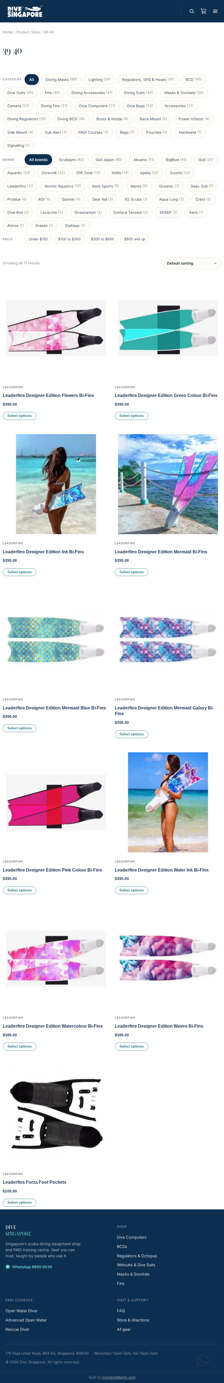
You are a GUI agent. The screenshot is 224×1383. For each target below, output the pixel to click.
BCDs (122, 1246)
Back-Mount (153, 119)
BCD (193, 79)
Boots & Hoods (112, 119)
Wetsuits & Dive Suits (136, 1264)
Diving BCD (71, 119)
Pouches (156, 132)
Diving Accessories (92, 92)
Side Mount (20, 132)
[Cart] (203, 11)
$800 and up (134, 239)
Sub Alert (56, 132)
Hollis (120, 173)
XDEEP (169, 212)
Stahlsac (75, 225)
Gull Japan (109, 159)
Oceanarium (88, 212)
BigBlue (176, 159)
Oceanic (169, 186)
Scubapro (71, 159)
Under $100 (38, 239)
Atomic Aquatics (63, 186)
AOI (44, 199)
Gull (206, 159)
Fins (52, 92)
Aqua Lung (171, 199)
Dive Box (18, 212)
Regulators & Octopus (137, 1255)
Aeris (196, 212)
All (31, 79)
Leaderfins (20, 186)
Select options (19, 416)
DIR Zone (88, 173)
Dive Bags (140, 106)
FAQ (121, 1310)
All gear (124, 1329)
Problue (17, 199)
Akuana (144, 159)
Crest (203, 199)
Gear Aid (102, 199)
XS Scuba (136, 199)
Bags (127, 132)
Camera (18, 106)
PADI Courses (93, 132)
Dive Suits (20, 92)
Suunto (180, 173)
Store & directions (133, 1320)
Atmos (15, 225)
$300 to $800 (102, 239)
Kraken (44, 225)
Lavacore (51, 212)
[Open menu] (215, 11)
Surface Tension (130, 212)
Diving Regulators (26, 119)
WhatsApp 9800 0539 (32, 1267)
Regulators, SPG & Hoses (148, 79)
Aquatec (18, 173)
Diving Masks (61, 79)
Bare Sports (105, 186)
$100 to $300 (69, 239)
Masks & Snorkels (184, 92)
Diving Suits (138, 92)
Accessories (178, 106)
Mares (139, 186)
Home (8, 32)
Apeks (149, 173)
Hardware (190, 132)
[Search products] (191, 11)
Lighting (100, 79)
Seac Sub (202, 186)
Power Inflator (194, 119)
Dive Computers (97, 106)
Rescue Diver (17, 1329)
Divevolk (53, 173)
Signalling (18, 145)
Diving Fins (54, 106)
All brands (38, 159)
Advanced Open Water (26, 1320)
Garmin (71, 199)
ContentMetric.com (118, 1377)
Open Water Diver (21, 1310)
